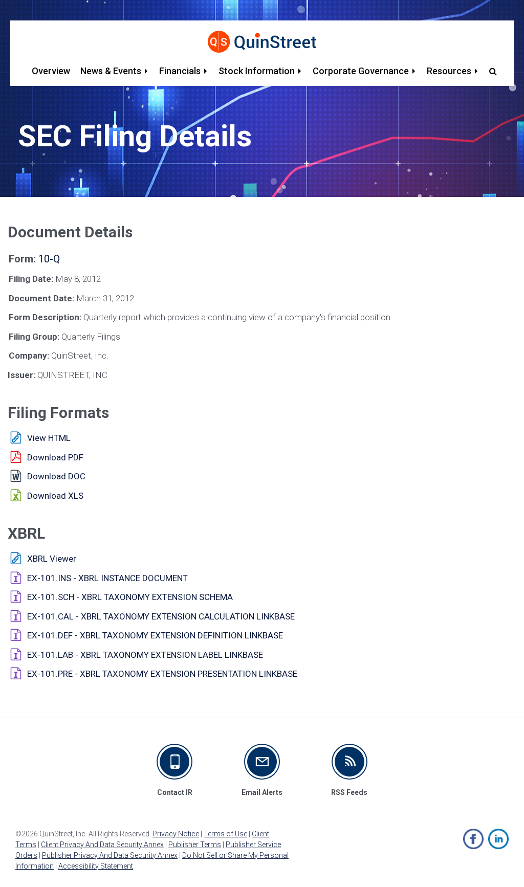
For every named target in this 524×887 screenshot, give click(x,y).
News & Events (110, 70)
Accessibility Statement (95, 866)
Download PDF (55, 457)
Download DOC (56, 476)
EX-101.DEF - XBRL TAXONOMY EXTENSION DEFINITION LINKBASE (155, 635)
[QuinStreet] (262, 42)
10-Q (49, 259)
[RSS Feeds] (349, 762)
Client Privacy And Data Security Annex (102, 844)
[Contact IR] (174, 762)
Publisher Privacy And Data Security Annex (110, 855)
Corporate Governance (361, 70)
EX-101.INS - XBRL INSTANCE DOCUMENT (107, 578)
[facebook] (473, 839)
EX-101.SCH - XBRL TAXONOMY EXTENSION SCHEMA (130, 597)
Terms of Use (225, 834)
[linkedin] (498, 839)
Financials (180, 70)
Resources (449, 70)
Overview (51, 70)
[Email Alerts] (262, 762)
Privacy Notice (175, 834)
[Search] (491, 71)
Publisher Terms (194, 844)
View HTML (49, 438)
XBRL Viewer (51, 558)
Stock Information (257, 70)
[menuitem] (51, 71)
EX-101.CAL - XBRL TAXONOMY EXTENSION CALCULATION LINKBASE (161, 616)
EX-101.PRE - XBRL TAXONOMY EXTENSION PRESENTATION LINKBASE (162, 674)
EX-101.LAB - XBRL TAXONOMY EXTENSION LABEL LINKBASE (145, 655)
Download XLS (55, 496)
